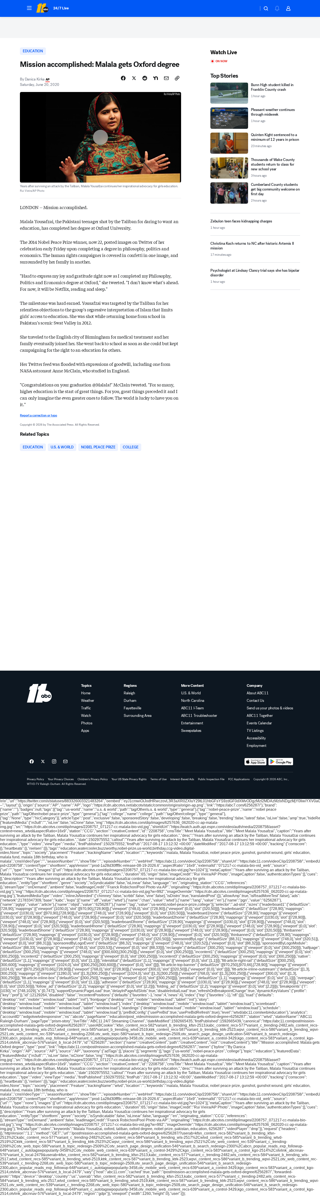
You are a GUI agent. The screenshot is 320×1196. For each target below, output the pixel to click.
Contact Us (255, 701)
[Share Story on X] (134, 78)
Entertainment (192, 723)
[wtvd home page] (39, 693)
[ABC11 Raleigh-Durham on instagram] (54, 761)
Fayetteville (132, 708)
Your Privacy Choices (61, 779)
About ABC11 (257, 693)
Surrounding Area (138, 716)
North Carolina (193, 701)
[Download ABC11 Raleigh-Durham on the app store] (255, 761)
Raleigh (129, 693)
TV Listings (255, 731)
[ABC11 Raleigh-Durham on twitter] (43, 761)
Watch (86, 716)
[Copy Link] (177, 78)
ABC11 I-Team (192, 708)
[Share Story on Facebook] (123, 78)
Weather (87, 701)
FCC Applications (239, 779)
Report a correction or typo (38, 415)
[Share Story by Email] (166, 78)
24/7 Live (61, 8)
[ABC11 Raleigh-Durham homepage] (42, 8)
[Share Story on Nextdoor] (156, 78)
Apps (85, 731)
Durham (130, 701)
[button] (29, 8)
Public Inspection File (211, 779)
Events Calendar (259, 723)
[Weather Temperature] (251, 8)
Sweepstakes (191, 731)
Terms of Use (158, 779)
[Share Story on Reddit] (145, 78)
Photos (86, 723)
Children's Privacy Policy (93, 779)
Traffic (86, 708)
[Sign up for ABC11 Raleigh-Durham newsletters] (65, 761)
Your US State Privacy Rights (129, 779)
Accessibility (256, 738)
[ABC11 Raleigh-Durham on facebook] (31, 761)
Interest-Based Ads (182, 779)
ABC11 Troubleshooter (199, 716)
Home (85, 693)
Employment (256, 746)
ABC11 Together (260, 716)
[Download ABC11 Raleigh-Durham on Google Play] (280, 761)
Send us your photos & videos (270, 708)
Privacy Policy (35, 779)
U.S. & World (191, 693)
